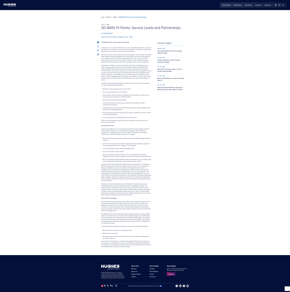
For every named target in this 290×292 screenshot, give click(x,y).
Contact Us (152, 277)
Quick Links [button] (135, 266)
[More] (98, 54)
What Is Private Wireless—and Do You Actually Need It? (170, 79)
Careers (151, 274)
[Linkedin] (98, 42)
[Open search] (283, 5)
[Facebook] (98, 50)
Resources (258, 5)
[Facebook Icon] (184, 286)
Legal (129, 285)
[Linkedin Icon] (180, 286)
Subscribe (171, 274)
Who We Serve (238, 5)
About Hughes (154, 266)
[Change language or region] (276, 5)
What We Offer (226, 5)
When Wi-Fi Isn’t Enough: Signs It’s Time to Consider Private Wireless (169, 70)
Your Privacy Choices (155, 285)
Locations (152, 269)
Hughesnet (268, 5)
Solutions (133, 269)
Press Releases (153, 271)
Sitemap (138, 285)
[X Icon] (177, 286)
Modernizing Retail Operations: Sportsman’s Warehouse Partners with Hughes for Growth (170, 88)
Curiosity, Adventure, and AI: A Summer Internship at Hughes (168, 61)
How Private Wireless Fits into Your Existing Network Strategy (169, 52)
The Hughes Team (108, 33)
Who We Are (248, 5)
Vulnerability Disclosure (145, 285)
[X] (98, 46)
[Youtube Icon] (187, 286)
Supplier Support (136, 274)
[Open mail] (279, 5)
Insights (133, 277)
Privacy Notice (134, 285)
